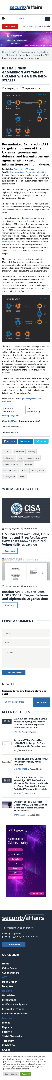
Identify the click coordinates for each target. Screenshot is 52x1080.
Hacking (44, 52)
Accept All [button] (26, 1074)
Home (5, 52)
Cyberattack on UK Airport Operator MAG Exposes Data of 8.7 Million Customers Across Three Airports (30, 806)
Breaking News (28, 52)
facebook (11, 441)
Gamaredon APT (21, 169)
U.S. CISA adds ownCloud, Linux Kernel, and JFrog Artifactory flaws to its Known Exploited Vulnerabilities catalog (25, 539)
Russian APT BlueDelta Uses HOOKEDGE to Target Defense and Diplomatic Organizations (25, 595)
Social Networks (12, 1036)
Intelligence (9, 999)
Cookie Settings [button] (11, 1074)
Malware (10, 55)
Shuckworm (11, 172)
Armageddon (31, 172)
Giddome (32, 367)
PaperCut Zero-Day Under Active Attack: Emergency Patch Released (31, 761)
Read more (10, 551)
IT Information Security (12, 464)
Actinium (21, 172)
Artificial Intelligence (14, 1004)
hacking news (9, 458)
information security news (28, 458)
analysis (5, 241)
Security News (9, 476)
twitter (43, 441)
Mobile (6, 1022)
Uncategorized (20, 769)
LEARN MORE (14, 944)
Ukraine (22, 476)
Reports (7, 1027)
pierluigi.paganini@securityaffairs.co (20, 936)
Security (7, 1031)
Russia (24, 470)
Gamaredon (28, 218)
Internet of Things (13, 1009)
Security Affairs (38, 470)
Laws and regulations (15, 1013)
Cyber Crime (9, 968)
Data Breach (19, 815)
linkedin (27, 441)
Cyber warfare (10, 972)
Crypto (6, 1049)
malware (28, 464)
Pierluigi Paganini (12, 88)
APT (14, 52)
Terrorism (8, 1040)
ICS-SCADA (8, 1045)
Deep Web (8, 986)
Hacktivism (8, 995)
